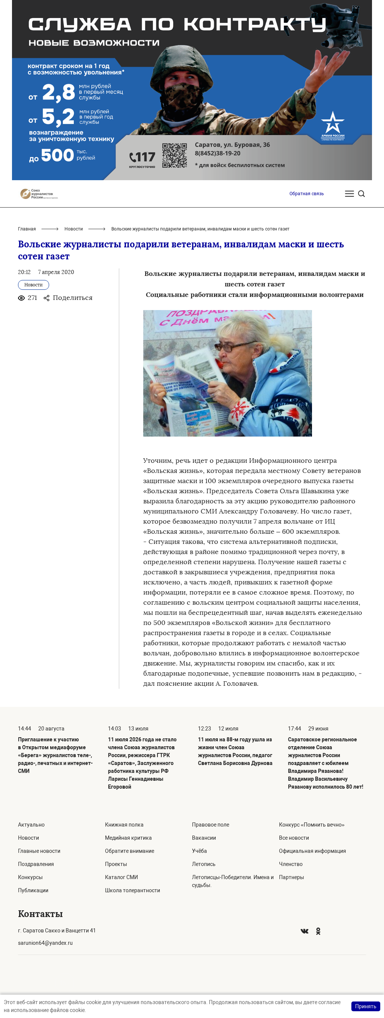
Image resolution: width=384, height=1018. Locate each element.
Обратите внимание (129, 851)
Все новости (294, 838)
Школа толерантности (132, 890)
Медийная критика (128, 838)
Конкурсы (30, 877)
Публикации (33, 890)
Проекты (116, 864)
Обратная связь (307, 193)
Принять (365, 1006)
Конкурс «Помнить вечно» (312, 825)
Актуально (31, 825)
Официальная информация (312, 851)
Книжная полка (124, 825)
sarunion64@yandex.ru (45, 943)
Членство (291, 864)
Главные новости (39, 851)
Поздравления (36, 864)
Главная (27, 229)
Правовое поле (210, 825)
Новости (73, 229)
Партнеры (291, 877)
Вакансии (204, 838)
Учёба (199, 851)
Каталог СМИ (121, 877)
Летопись (204, 864)
